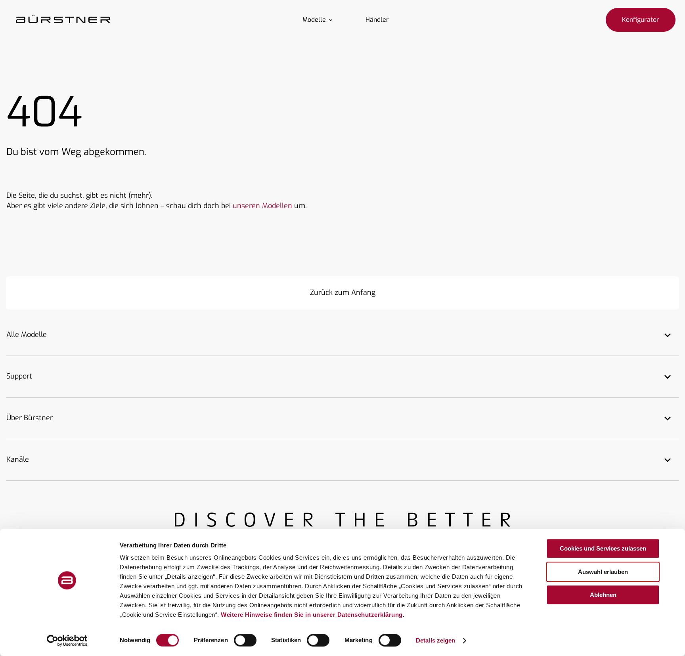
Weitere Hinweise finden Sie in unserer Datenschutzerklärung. (312, 614)
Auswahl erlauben (603, 571)
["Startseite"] (63, 20)
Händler (377, 19)
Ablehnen (603, 594)
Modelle (314, 19)
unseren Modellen (262, 205)
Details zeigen (435, 640)
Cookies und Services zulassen (603, 548)
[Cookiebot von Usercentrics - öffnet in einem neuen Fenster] (67, 640)
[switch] (245, 640)
